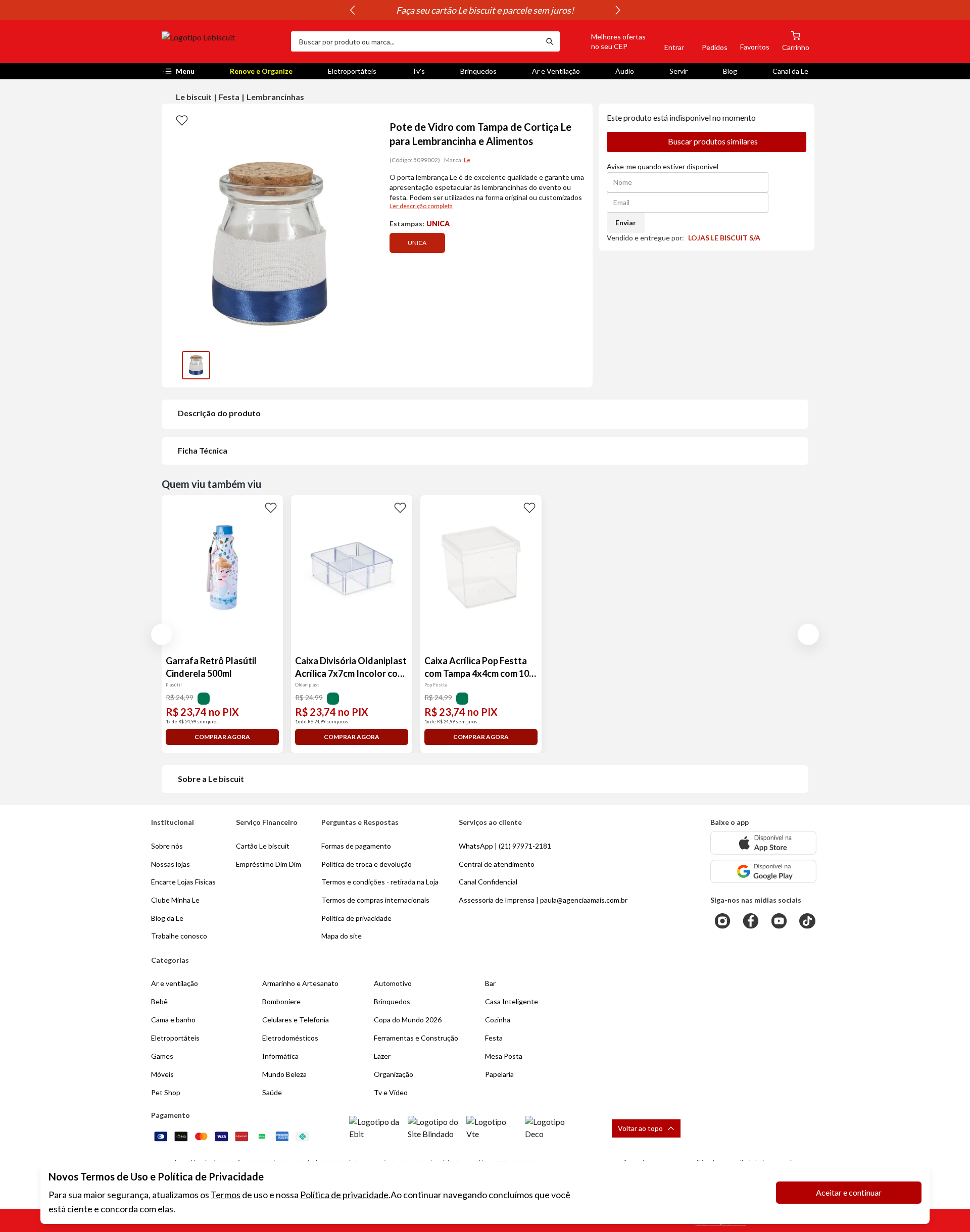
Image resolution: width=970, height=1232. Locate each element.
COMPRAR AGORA (222, 737)
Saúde (272, 1092)
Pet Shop (165, 1092)
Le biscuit (194, 97)
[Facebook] (751, 921)
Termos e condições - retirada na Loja (380, 881)
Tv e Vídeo (391, 1092)
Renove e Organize (261, 71)
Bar (490, 983)
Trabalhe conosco (179, 935)
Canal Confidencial (488, 881)
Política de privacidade (344, 1194)
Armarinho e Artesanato (300, 983)
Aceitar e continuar (849, 1192)
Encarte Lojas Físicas (183, 881)
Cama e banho (173, 1019)
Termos (225, 1194)
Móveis (162, 1074)
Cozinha (497, 1019)
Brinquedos (478, 71)
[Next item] (618, 10)
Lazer (382, 1056)
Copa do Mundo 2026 (408, 1019)
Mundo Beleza (284, 1074)
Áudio (624, 71)
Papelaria (499, 1074)
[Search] (550, 41)
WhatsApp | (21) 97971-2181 (505, 846)
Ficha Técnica (202, 450)
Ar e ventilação (174, 983)
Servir (678, 71)
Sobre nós (167, 846)
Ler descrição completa (421, 206)
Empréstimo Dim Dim (268, 864)
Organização (393, 1074)
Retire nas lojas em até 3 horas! (484, 10)
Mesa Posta (503, 1056)
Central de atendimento (497, 864)
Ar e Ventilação (556, 71)
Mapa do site (341, 935)
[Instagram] (722, 921)
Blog (730, 71)
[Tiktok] (807, 921)
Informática (280, 1056)
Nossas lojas (170, 864)
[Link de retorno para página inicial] (222, 41)
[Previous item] (352, 10)
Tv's (418, 71)
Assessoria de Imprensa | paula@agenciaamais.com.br (543, 900)
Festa (229, 97)
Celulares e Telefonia (295, 1019)
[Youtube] (779, 921)
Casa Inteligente (511, 1001)
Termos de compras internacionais (375, 900)
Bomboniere (281, 1001)
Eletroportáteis (352, 71)
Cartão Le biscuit (262, 846)
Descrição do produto (219, 413)
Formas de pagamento (356, 846)
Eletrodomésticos (290, 1037)
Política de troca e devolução (366, 864)
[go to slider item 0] (196, 365)
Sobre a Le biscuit (211, 778)
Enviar (625, 222)
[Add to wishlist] (182, 120)
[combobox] (415, 41)
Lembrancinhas (275, 97)
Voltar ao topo (640, 1128)
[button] (607, 41)
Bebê (159, 1001)
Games (162, 1056)
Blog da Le (167, 918)
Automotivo (393, 983)
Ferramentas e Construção (416, 1037)
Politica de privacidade (356, 918)
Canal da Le (790, 71)
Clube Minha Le (175, 900)
